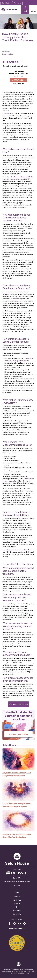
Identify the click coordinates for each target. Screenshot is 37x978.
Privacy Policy (31, 971)
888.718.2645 (17, 885)
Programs (17, 904)
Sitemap (23, 971)
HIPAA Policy (12, 973)
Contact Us (17, 914)
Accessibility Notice (23, 973)
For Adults (6, 3)
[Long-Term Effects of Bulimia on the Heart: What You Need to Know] (18, 820)
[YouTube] (19, 923)
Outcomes (17, 911)
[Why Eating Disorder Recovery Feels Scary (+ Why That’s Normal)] (18, 759)
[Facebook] (9, 923)
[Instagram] (14, 923)
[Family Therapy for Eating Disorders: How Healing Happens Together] (18, 789)
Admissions (17, 900)
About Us (17, 897)
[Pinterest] (24, 923)
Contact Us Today (18, 734)
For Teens (17, 3)
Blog (17, 907)
